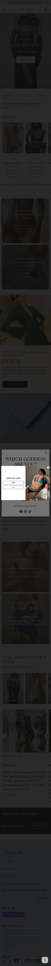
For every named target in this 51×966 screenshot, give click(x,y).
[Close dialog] (48, 467)
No (13, 487)
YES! (13, 482)
